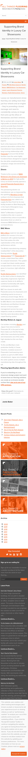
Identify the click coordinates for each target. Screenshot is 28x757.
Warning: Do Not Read (12, 432)
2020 (6, 524)
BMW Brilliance (11, 87)
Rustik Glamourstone (14, 93)
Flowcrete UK (20, 256)
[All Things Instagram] (14, 487)
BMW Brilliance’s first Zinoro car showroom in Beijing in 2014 (14, 176)
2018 (5, 529)
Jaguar (4, 90)
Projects (4, 85)
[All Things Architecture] (14, 505)
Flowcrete (2, 21)
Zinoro (23, 93)
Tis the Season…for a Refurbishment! (12, 623)
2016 (5, 534)
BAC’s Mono (5, 233)
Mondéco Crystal (16, 195)
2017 (5, 532)
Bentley (19, 324)
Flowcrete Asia (6, 199)
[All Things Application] (14, 450)
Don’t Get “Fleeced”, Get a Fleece (11, 591)
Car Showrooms (20, 87)
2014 (5, 539)
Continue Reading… (8, 619)
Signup (24, 579)
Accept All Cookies (19, 754)
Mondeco (5, 93)
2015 (5, 537)
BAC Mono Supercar (15, 85)
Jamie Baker (17, 82)
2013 (5, 542)
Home (3, 38)
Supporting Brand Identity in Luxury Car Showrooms (12, 72)
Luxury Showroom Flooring (14, 90)
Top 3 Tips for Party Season (13, 430)
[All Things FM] (14, 468)
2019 (5, 527)
